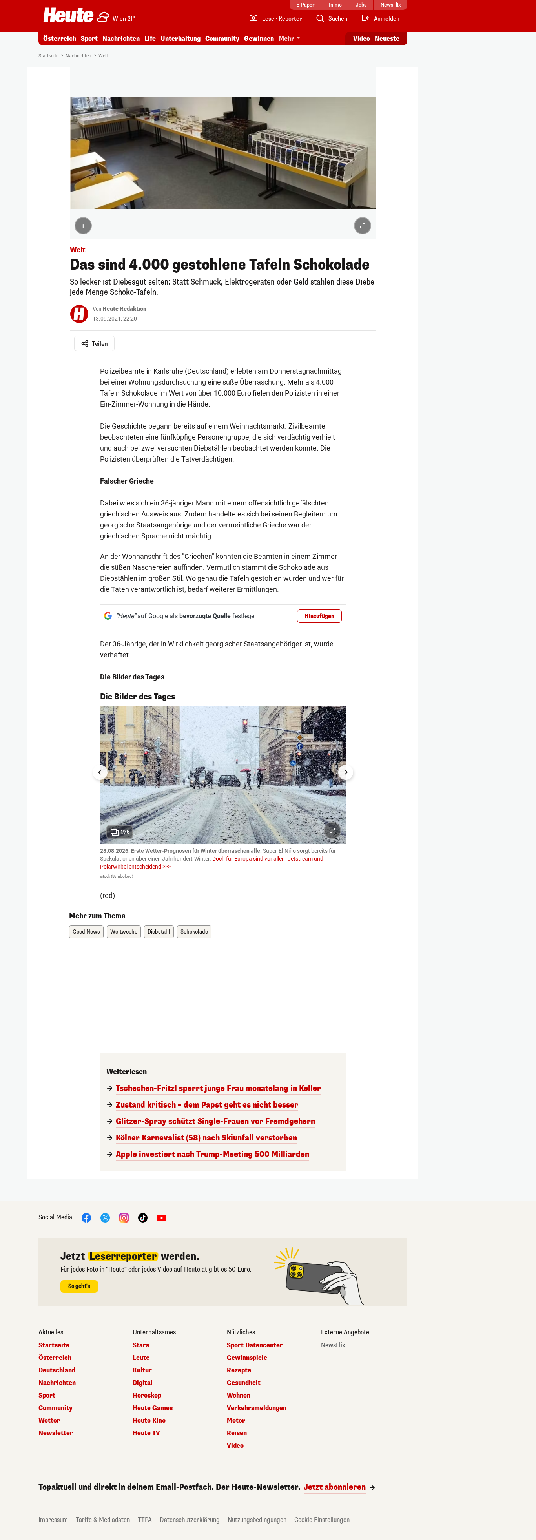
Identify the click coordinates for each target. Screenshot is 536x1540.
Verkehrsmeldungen (256, 1408)
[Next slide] (345, 772)
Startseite (48, 55)
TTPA (145, 1520)
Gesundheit (244, 1383)
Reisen (237, 1433)
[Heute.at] (68, 14)
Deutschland (56, 1370)
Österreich (59, 39)
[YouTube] (161, 1217)
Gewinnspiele (247, 1358)
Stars (141, 1345)
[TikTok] (143, 1217)
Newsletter (55, 1433)
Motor (236, 1421)
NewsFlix (333, 1345)
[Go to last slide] (100, 772)
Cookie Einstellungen (322, 1520)
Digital (143, 1383)
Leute (141, 1358)
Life (150, 39)
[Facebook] (86, 1217)
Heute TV (146, 1433)
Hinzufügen (319, 616)
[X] (105, 1217)
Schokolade (194, 932)
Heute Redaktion (124, 309)
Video (361, 39)
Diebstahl (159, 932)
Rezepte (239, 1370)
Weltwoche (123, 932)
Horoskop (147, 1396)
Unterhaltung (180, 39)
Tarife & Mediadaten (103, 1520)
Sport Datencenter (255, 1345)
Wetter (49, 1421)
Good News (86, 932)
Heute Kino (149, 1421)
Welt (103, 55)
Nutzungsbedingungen (257, 1520)
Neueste (387, 39)
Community (222, 39)
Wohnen (238, 1396)
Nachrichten (78, 55)
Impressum (53, 1520)
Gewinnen (259, 39)
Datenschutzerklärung (190, 1520)
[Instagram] (124, 1217)
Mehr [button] (286, 39)
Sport (89, 39)
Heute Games (153, 1408)
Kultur (142, 1370)
